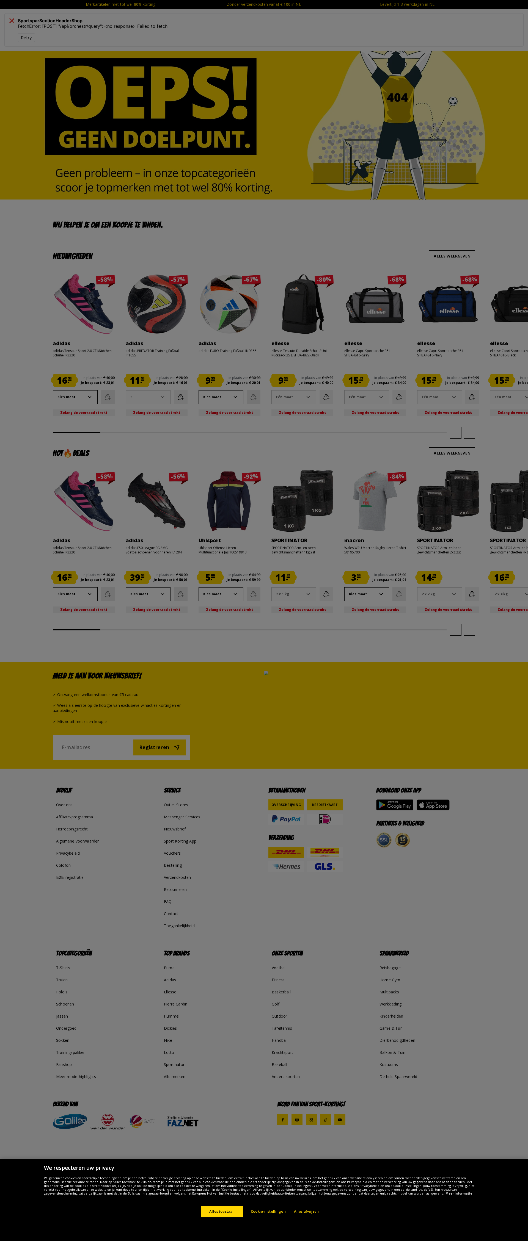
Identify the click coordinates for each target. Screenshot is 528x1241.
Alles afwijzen (306, 1211)
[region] (264, 1200)
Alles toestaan (222, 1211)
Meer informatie (459, 1193)
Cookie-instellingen (268, 1211)
